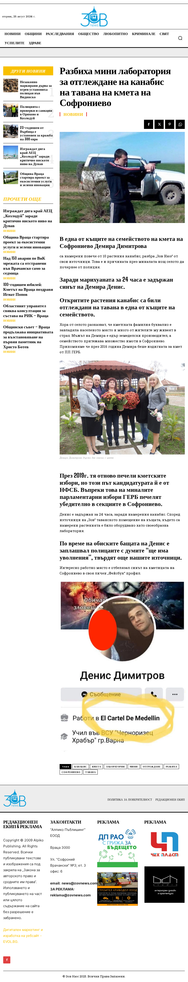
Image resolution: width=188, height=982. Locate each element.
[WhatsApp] (180, 124)
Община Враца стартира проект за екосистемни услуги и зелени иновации (36, 179)
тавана (90, 772)
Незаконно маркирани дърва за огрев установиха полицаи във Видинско (36, 89)
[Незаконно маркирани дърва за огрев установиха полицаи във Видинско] (10, 85)
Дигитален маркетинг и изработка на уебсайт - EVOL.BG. (23, 936)
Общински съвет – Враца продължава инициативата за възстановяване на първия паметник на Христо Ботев (28, 336)
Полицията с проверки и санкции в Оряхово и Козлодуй (36, 112)
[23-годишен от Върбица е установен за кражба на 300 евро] (10, 131)
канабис (80, 766)
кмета (96, 766)
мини (134, 766)
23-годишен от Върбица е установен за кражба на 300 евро (36, 133)
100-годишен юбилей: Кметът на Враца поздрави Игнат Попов (28, 289)
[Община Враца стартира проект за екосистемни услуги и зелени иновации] (10, 177)
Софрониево (71, 772)
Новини (9, 231)
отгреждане (152, 766)
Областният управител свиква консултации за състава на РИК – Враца (25, 310)
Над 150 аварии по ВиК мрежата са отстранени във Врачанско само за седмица (24, 265)
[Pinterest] (169, 124)
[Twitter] (159, 124)
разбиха (171, 766)
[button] (180, 38)
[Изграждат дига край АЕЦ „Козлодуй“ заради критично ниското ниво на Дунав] (10, 152)
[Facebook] (148, 124)
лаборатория (115, 766)
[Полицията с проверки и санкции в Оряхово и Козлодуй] (10, 110)
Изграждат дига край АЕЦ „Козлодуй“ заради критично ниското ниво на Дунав (35, 156)
